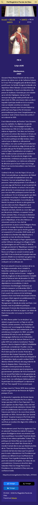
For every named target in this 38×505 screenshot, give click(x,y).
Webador (14, 498)
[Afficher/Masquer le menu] (36, 2)
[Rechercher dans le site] (2, 2)
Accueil (4, 20)
